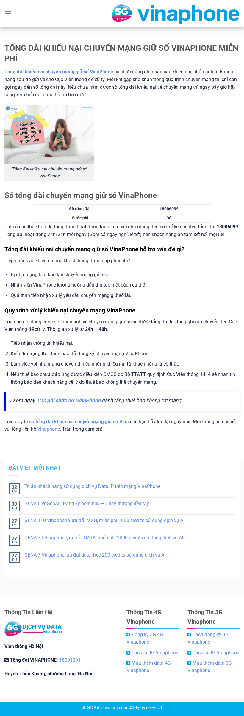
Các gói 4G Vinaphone (155, 652)
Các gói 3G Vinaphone (216, 652)
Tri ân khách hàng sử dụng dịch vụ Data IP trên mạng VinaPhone (92, 486)
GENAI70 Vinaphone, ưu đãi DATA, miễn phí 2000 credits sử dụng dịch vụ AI (103, 537)
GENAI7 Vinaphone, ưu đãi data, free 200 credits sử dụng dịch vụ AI (94, 555)
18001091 (70, 660)
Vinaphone (48, 429)
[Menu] (8, 13)
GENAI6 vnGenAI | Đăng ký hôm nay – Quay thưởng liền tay (86, 503)
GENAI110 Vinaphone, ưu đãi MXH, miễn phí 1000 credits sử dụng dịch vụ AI (104, 520)
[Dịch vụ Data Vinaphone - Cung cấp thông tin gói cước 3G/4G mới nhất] (122, 13)
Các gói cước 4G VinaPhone (69, 400)
